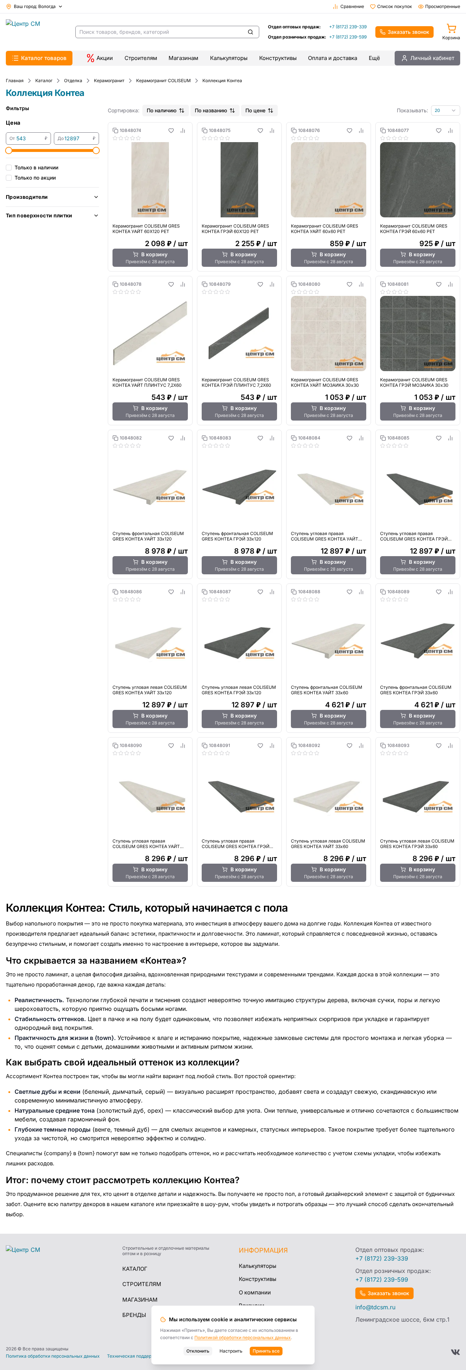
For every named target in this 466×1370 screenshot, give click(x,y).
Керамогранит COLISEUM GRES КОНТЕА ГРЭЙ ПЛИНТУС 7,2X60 (236, 382)
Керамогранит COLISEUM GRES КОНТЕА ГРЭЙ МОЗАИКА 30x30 (414, 382)
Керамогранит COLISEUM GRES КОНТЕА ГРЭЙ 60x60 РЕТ (413, 228)
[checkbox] (9, 167)
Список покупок (394, 6)
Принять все (266, 1351)
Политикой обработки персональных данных (242, 1337)
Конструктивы (278, 58)
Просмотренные (442, 6)
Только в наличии (36, 167)
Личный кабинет (432, 58)
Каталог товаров (44, 58)
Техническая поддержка (133, 1356)
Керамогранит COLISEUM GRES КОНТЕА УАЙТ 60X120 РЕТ (146, 228)
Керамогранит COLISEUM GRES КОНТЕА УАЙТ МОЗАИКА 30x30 (325, 382)
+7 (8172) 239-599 (348, 37)
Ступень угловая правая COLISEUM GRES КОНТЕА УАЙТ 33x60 (146, 843)
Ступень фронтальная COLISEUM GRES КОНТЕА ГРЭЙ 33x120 (237, 536)
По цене (255, 110)
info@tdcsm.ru (375, 1307)
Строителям (141, 58)
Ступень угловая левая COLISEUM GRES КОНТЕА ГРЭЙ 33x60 (417, 843)
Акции (104, 58)
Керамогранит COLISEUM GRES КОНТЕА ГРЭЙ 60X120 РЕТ (235, 228)
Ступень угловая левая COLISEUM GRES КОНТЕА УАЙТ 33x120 (149, 689)
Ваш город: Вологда (35, 6)
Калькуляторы (229, 58)
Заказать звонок (408, 32)
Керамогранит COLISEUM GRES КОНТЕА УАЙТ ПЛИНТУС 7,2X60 (147, 382)
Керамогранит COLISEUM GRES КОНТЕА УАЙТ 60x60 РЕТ (324, 228)
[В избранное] (171, 130)
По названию (211, 110)
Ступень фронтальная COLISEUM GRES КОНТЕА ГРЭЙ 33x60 (415, 689)
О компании (255, 1292)
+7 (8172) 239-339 (348, 26)
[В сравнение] (183, 130)
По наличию (162, 110)
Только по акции (35, 177)
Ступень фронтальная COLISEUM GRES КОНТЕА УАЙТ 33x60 (326, 689)
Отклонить (197, 1351)
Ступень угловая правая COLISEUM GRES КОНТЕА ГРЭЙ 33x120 (414, 536)
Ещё (374, 58)
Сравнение (352, 6)
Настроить (231, 1351)
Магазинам (183, 58)
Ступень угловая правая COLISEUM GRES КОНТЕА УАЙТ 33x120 (324, 536)
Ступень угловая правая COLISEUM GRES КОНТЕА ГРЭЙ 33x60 (235, 843)
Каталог (134, 1268)
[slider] (9, 150)
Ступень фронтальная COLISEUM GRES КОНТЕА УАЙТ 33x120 (148, 536)
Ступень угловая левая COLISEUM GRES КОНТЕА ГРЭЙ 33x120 (239, 689)
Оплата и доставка (332, 58)
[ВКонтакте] (455, 1352)
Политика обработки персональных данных (53, 1356)
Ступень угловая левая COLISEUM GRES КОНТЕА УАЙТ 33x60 (328, 843)
